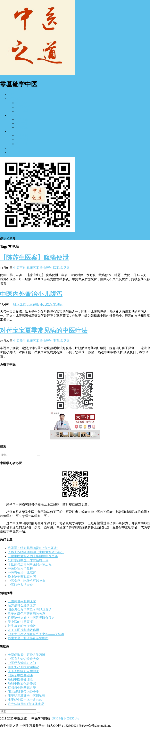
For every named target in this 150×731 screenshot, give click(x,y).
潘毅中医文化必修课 (22, 683)
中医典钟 (22, 139)
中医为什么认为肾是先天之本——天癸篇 (36, 634)
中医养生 (14, 131)
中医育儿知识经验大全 (23, 659)
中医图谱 (22, 111)
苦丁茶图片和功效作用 (23, 630)
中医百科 (19, 267)
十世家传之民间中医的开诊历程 (30, 564)
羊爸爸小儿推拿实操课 (23, 667)
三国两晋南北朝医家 (22, 601)
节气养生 (22, 143)
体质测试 (22, 135)
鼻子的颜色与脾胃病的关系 (26, 613)
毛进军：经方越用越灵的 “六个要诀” (33, 548)
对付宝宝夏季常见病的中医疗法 (44, 330)
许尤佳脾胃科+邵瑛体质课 (26, 704)
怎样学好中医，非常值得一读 (28, 560)
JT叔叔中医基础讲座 (22, 687)
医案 (56, 267)
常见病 (65, 267)
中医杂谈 (14, 152)
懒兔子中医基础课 (20, 675)
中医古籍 (14, 148)
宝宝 (56, 340)
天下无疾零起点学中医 (23, 671)
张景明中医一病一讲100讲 (26, 700)
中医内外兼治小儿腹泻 (31, 293)
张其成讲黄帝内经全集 (23, 691)
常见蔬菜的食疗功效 (22, 626)
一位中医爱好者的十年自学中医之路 (33, 556)
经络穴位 (22, 127)
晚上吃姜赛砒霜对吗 (22, 576)
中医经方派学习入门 (22, 663)
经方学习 (22, 102)
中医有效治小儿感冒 (22, 572)
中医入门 (14, 98)
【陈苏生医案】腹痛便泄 (34, 257)
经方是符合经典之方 (22, 605)
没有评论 (46, 267)
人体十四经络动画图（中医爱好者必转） (36, 552)
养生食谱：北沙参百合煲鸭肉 (28, 638)
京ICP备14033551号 (65, 718)
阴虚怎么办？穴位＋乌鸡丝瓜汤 (30, 609)
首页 (11, 94)
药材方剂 (22, 123)
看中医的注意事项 (20, 621)
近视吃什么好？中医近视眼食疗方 (31, 617)
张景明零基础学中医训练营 (26, 695)
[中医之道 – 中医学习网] (37, 74)
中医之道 (14, 115)
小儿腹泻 (46, 304)
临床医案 (22, 119)
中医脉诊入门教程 (20, 568)
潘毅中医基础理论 (20, 679)
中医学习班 (23, 107)
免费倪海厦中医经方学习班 (26, 654)
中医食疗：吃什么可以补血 (26, 580)
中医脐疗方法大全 (20, 585)
